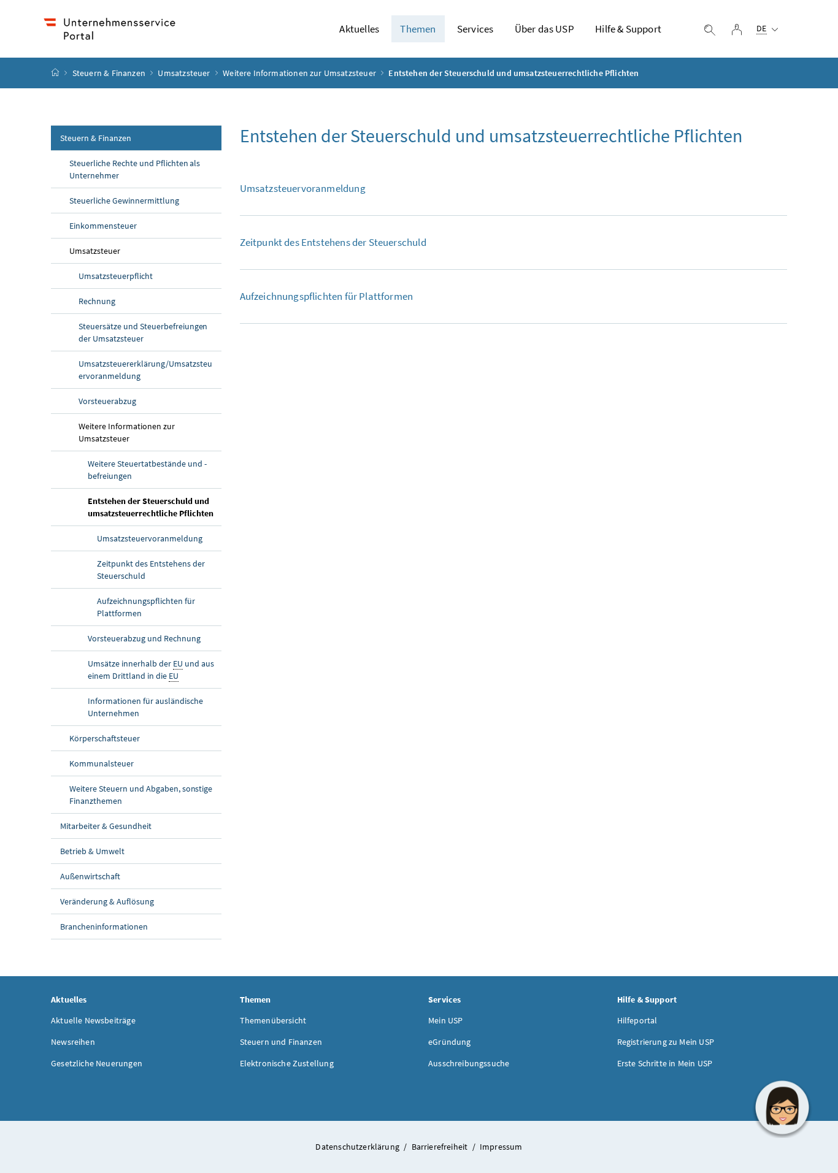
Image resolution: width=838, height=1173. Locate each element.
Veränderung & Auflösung (107, 901)
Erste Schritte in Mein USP (665, 1063)
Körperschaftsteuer (104, 738)
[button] (782, 1107)
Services (475, 29)
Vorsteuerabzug (107, 401)
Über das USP (544, 29)
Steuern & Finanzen (108, 72)
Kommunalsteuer (101, 763)
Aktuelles (359, 29)
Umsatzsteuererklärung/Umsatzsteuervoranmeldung (145, 369)
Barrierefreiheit (441, 1146)
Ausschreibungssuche (468, 1063)
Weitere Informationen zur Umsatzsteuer (299, 72)
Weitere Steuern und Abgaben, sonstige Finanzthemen (140, 794)
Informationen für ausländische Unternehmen (145, 707)
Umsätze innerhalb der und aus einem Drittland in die (151, 669)
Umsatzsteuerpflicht (116, 275)
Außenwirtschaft (90, 876)
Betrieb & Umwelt (92, 851)
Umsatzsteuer (184, 72)
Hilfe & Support (628, 29)
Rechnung (97, 301)
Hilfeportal (637, 1020)
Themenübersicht (273, 1020)
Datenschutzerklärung (358, 1146)
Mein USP (445, 1020)
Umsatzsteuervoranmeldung (149, 538)
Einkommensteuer (103, 225)
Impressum (501, 1146)
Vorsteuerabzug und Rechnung (144, 638)
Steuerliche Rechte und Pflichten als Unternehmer (134, 169)
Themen (418, 29)
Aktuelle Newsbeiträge (93, 1020)
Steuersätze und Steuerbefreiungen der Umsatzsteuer (143, 332)
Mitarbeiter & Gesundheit (106, 825)
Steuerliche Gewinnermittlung (124, 200)
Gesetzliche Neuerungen (96, 1063)
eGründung (449, 1041)
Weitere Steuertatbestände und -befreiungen (147, 469)
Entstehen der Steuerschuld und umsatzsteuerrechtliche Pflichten (150, 507)
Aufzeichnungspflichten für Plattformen (146, 607)
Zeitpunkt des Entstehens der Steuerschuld (151, 569)
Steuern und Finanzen (281, 1041)
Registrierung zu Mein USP (665, 1041)
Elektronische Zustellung (287, 1063)
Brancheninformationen (104, 926)
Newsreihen (73, 1041)
